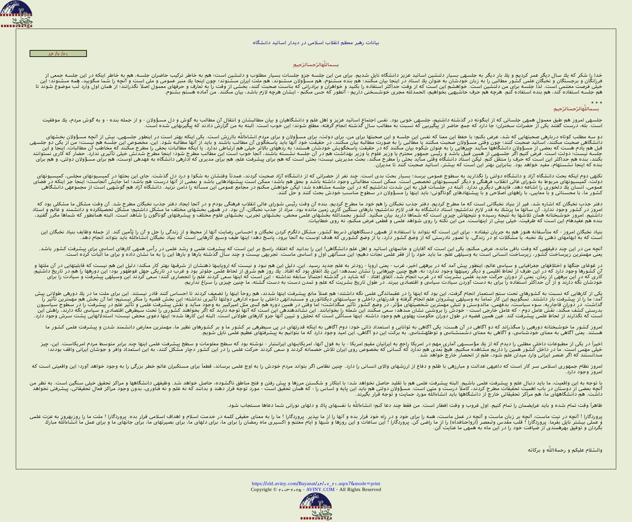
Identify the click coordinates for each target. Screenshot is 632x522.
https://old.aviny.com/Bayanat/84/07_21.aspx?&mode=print (316, 483)
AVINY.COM (320, 489)
